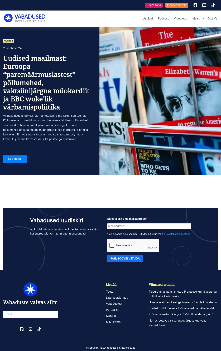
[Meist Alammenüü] (202, 18)
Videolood (180, 18)
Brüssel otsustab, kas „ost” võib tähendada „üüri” (181, 314)
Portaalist (112, 309)
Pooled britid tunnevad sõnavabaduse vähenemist (181, 308)
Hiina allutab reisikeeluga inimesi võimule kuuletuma (183, 302)
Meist (196, 18)
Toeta (109, 291)
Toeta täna (154, 5)
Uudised (8, 41)
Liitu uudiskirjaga (117, 297)
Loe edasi (15, 158)
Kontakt (111, 315)
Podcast (163, 18)
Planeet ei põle (176, 5)
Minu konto (113, 322)
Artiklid (148, 18)
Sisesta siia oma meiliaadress (126, 218)
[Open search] (213, 19)
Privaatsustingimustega (177, 234)
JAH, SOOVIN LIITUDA (125, 258)
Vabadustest (114, 303)
